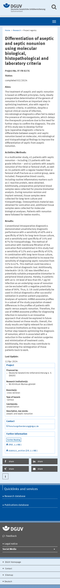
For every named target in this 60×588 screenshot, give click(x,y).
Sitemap (8, 575)
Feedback (11, 536)
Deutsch (8, 582)
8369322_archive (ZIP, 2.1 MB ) (23, 451)
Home (7, 31)
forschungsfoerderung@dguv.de (24, 426)
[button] (15, 461)
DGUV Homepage (12, 562)
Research (17, 31)
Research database (14, 496)
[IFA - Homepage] (24, 7)
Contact (8, 569)
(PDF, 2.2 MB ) (15, 445)
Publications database (16, 505)
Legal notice (11, 544)
